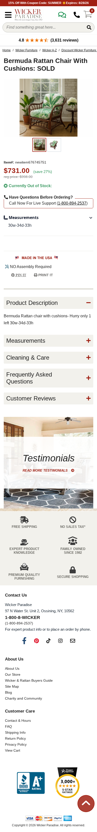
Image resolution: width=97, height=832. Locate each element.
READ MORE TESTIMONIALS (46, 470)
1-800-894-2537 (72, 203)
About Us (12, 668)
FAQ (8, 726)
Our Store (12, 674)
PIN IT (20, 275)
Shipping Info (15, 732)
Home (6, 50)
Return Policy (15, 738)
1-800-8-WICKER (22, 617)
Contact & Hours (18, 720)
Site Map (12, 686)
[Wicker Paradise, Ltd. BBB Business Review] (31, 783)
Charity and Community (23, 698)
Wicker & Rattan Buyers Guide (29, 680)
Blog (8, 692)
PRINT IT (45, 275)
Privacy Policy (16, 744)
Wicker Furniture (26, 50)
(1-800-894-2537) (19, 623)
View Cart (12, 750)
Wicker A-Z (49, 50)
